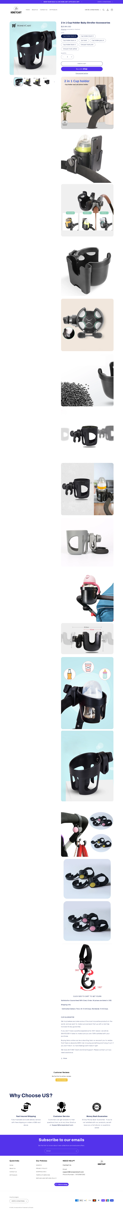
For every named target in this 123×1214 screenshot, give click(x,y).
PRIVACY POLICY (41, 1168)
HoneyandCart (18, 1207)
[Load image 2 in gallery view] (28, 81)
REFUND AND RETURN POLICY (46, 1178)
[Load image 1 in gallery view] (18, 81)
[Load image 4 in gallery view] (47, 81)
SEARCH (39, 1165)
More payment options (82, 73)
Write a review (61, 1080)
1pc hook (84, 40)
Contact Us (13, 1171)
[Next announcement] (82, 2)
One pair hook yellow (70, 49)
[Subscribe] (76, 1151)
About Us (12, 1168)
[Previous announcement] (41, 2)
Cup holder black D (87, 36)
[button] (103, 10)
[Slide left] (12, 82)
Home (11, 1165)
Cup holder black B (69, 36)
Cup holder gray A (98, 40)
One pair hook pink (87, 44)
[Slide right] (54, 82)
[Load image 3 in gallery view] (37, 81)
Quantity (63, 53)
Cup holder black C (69, 44)
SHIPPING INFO (41, 1171)
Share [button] (65, 1058)
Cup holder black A (69, 40)
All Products (13, 1175)
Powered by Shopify (27, 1207)
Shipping (63, 29)
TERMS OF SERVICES (43, 1175)
